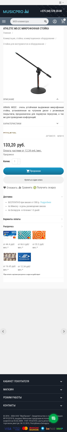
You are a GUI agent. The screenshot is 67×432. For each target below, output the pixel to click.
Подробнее (45, 202)
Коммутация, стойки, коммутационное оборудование (28, 38)
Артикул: (51, 136)
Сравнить (27, 187)
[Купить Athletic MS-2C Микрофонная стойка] (33, 73)
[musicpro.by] (15, 10)
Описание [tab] (8, 99)
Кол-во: (6, 161)
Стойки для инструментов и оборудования (23, 44)
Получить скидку (46, 187)
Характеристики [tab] (12, 123)
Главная (7, 33)
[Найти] (45, 21)
